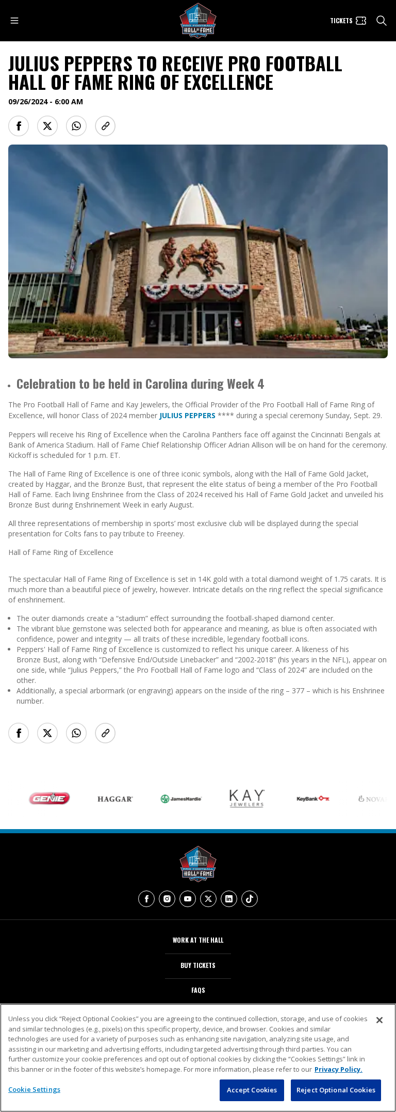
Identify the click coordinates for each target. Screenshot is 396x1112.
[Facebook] (146, 899)
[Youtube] (187, 899)
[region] (198, 1058)
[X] (208, 899)
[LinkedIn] (229, 899)
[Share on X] (47, 126)
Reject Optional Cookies (335, 1089)
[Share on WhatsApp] (76, 126)
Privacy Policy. (338, 1069)
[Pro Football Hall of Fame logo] (198, 21)
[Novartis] (366, 799)
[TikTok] (249, 899)
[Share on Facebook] (18, 126)
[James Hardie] (168, 799)
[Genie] (36, 798)
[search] (381, 20)
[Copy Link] (105, 126)
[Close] (379, 1020)
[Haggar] (102, 798)
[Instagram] (167, 899)
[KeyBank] (300, 799)
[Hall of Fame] (198, 864)
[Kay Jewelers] (234, 798)
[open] (14, 20)
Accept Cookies (252, 1089)
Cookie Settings (34, 1089)
